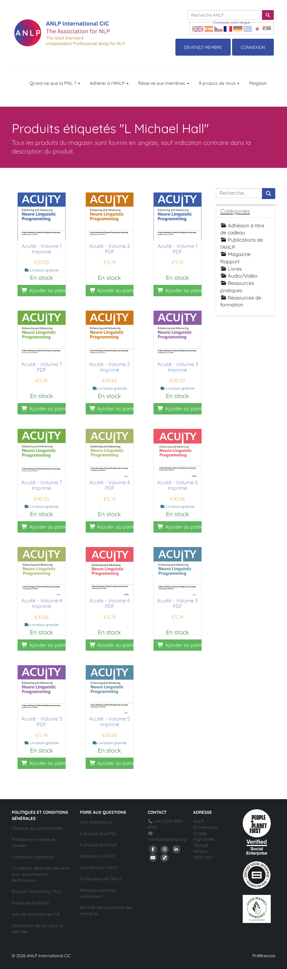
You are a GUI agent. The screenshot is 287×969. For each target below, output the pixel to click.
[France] (228, 28)
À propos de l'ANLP (98, 844)
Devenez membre (203, 47)
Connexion (253, 47)
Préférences (264, 955)
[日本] (257, 28)
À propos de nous (218, 83)
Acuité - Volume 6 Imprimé (177, 485)
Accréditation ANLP (98, 867)
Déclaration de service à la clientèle (37, 928)
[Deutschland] (237, 28)
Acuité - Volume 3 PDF (41, 722)
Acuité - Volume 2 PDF (109, 249)
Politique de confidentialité (37, 828)
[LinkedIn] (176, 849)
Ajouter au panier (47, 290)
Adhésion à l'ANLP (97, 856)
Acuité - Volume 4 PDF (109, 485)
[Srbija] (267, 28)
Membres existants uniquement (98, 893)
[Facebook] (153, 849)
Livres (235, 269)
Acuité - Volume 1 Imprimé (42, 249)
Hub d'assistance (96, 822)
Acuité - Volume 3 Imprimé (177, 367)
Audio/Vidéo (242, 276)
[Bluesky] (164, 857)
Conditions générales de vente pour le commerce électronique (41, 874)
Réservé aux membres (162, 83)
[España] (209, 28)
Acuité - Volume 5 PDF (177, 603)
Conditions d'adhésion (33, 857)
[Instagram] (164, 849)
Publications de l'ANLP (101, 878)
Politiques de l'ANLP (30, 903)
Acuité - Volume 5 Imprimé (109, 722)
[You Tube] (153, 857)
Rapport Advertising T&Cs (37, 891)
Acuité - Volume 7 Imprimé (41, 485)
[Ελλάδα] (248, 28)
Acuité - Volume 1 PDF (178, 249)
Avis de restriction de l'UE (36, 914)
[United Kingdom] (197, 28)
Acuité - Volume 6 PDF (109, 603)
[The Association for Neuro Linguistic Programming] (69, 33)
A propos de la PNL (98, 833)
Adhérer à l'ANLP (108, 83)
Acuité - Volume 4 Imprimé (41, 603)
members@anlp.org (167, 839)
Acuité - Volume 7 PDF (41, 367)
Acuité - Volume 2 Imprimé (109, 367)
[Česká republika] (218, 28)
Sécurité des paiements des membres (106, 910)
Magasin (258, 83)
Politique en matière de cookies (34, 842)
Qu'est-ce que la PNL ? (53, 83)
